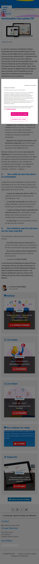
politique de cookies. (11, 109)
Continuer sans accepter (30, 85)
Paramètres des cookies (19, 119)
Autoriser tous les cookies (19, 114)
